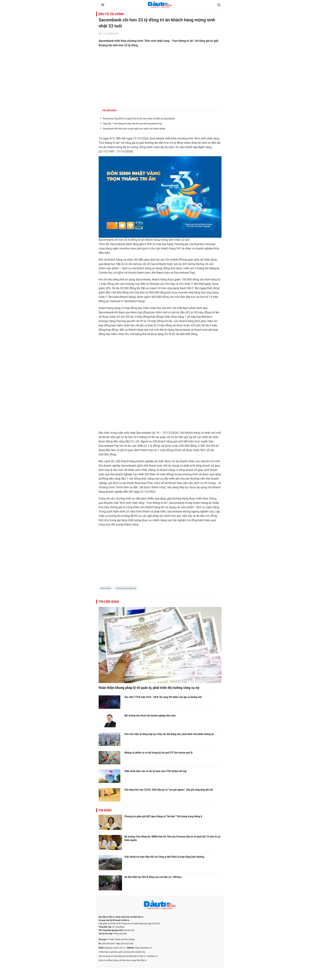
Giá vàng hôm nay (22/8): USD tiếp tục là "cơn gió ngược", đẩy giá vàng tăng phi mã (168, 789)
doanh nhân (187, 461)
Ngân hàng (205, 147)
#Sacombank (105, 588)
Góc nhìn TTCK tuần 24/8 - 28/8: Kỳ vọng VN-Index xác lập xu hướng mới (163, 697)
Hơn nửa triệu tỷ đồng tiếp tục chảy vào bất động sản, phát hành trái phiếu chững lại (169, 734)
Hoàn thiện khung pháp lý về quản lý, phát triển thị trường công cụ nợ (149, 688)
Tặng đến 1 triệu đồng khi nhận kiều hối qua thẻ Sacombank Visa (132, 123)
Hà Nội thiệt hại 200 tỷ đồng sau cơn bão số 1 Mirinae (153, 877)
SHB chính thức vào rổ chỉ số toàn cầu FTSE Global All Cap (155, 771)
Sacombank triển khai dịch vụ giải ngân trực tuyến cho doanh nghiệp (134, 128)
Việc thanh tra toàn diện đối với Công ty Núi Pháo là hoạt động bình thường (164, 856)
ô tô (158, 288)
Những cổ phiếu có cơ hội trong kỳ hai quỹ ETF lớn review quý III (158, 752)
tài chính (165, 516)
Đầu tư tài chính (111, 14)
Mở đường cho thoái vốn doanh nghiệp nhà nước (150, 715)
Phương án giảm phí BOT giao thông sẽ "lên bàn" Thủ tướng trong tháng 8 (163, 816)
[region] (160, 77)
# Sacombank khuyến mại (126, 588)
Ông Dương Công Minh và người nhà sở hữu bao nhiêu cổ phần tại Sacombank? (139, 118)
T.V (100, 34)
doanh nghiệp (204, 248)
